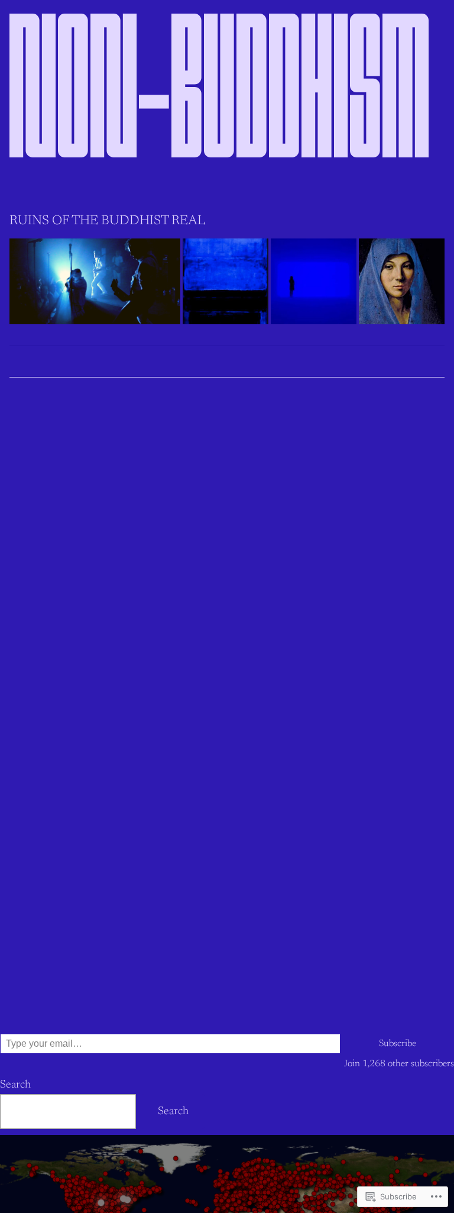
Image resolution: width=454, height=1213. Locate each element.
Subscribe (397, 1044)
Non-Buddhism (220, 102)
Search (15, 1085)
